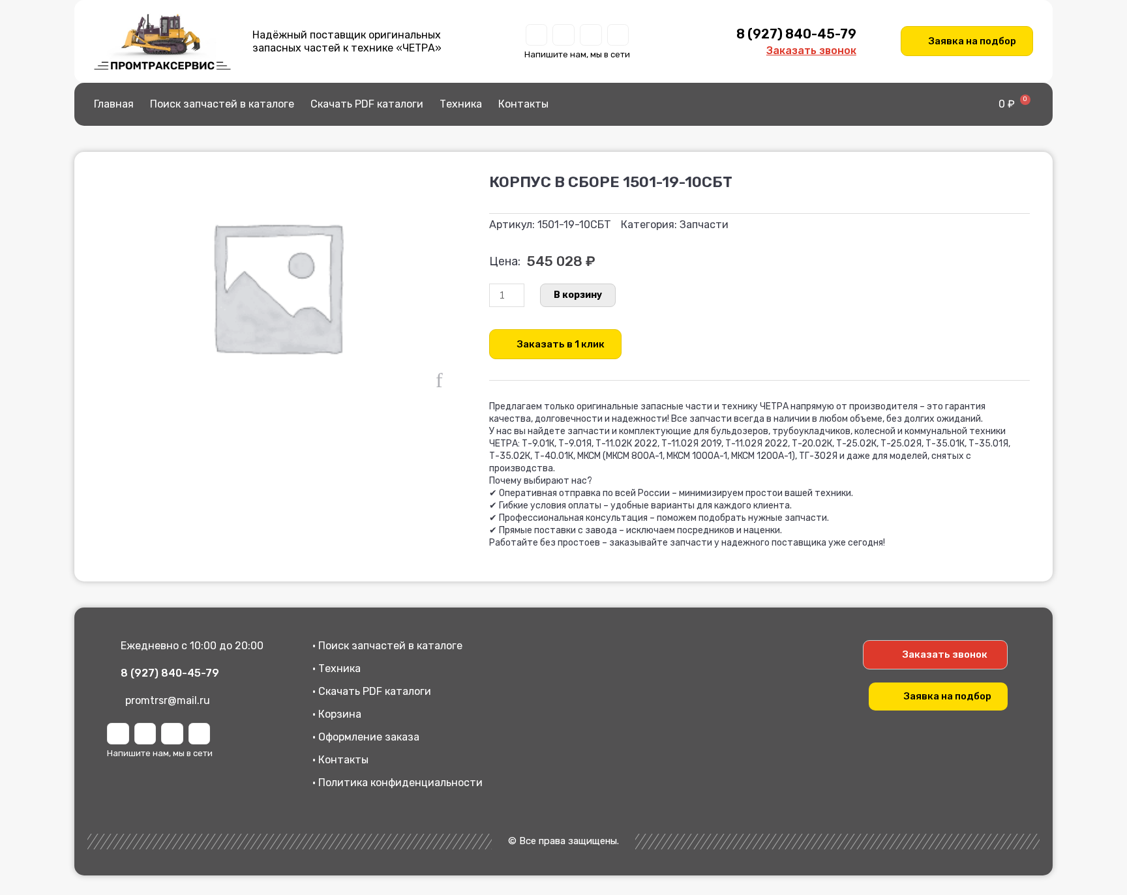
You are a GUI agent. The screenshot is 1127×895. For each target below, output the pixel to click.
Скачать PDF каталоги (366, 104)
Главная (114, 104)
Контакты (523, 104)
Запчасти (704, 224)
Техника (461, 104)
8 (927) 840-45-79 (796, 34)
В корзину (578, 295)
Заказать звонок (811, 50)
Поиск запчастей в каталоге (222, 104)
